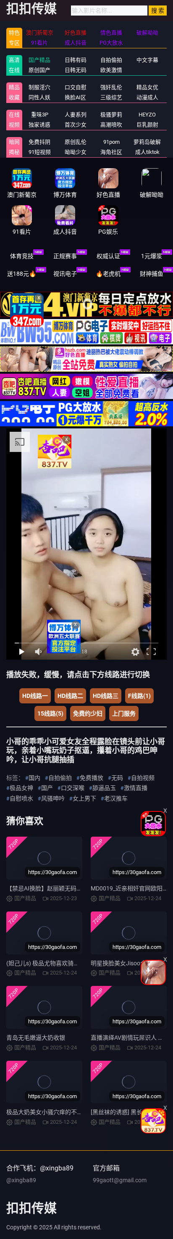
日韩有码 (75, 60)
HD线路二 (70, 695)
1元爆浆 (151, 256)
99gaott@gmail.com (120, 1180)
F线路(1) (139, 695)
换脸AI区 (75, 97)
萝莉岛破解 (147, 142)
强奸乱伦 (111, 87)
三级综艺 (111, 97)
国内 (34, 777)
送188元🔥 (21, 273)
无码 (117, 777)
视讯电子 (65, 273)
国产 (47, 788)
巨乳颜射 (147, 125)
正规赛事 (65, 256)
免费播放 (91, 777)
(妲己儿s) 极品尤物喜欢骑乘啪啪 (48, 963)
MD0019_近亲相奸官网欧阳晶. (130, 888)
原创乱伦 (75, 142)
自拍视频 (143, 777)
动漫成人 (147, 97)
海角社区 (111, 152)
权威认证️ (108, 256)
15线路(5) (50, 713)
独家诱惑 (39, 125)
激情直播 (135, 788)
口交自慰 (75, 87)
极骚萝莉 (111, 114)
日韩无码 (75, 70)
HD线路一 (35, 695)
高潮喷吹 (111, 125)
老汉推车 (116, 798)
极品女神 (21, 788)
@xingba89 (21, 1180)
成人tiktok (147, 152)
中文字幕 (147, 60)
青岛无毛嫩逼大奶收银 (35, 1037)
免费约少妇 (87, 713)
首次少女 (75, 125)
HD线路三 (105, 695)
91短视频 (40, 152)
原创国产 (39, 70)
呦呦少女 (75, 152)
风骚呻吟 (53, 798)
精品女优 (147, 87)
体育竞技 (22, 256)
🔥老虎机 (108, 273)
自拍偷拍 (111, 60)
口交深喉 (72, 788)
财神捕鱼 (151, 273)
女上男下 (84, 798)
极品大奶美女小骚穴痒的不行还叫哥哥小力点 (65, 1112)
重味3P (39, 114)
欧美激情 (111, 70)
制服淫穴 (39, 87)
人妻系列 (75, 114)
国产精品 (39, 60)
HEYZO (147, 114)
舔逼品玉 (104, 788)
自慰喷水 (21, 798)
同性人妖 (39, 97)
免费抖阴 (39, 142)
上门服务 (124, 713)
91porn (111, 142)
